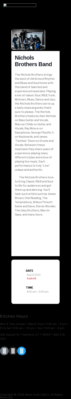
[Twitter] (21, 351)
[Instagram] (13, 351)
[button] (65, 14)
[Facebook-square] (4, 351)
